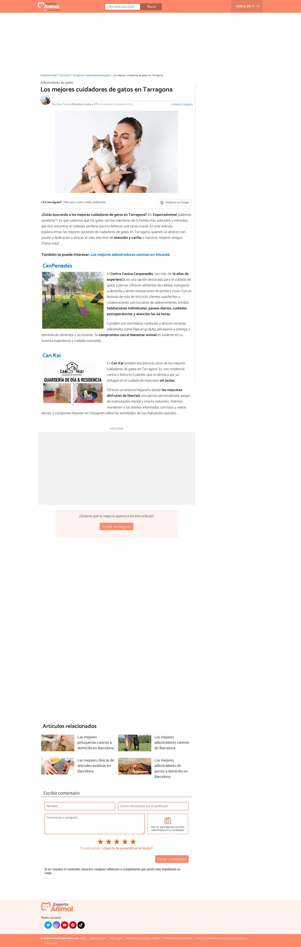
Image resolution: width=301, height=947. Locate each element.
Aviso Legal (116, 938)
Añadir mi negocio (116, 527)
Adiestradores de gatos (98, 75)
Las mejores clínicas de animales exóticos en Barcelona (95, 766)
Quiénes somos (97, 938)
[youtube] (64, 925)
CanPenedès (57, 266)
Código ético (51, 943)
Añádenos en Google (177, 202)
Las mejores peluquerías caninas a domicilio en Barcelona (95, 743)
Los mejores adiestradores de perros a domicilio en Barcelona (171, 769)
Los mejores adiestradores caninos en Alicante (130, 255)
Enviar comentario (171, 859)
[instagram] (56, 925)
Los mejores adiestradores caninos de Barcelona (171, 743)
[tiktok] (81, 925)
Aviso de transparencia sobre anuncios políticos (221, 938)
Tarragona (78, 75)
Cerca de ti (64, 75)
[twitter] (48, 925)
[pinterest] (73, 925)
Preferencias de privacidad (178, 938)
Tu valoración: (90, 848)
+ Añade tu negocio (182, 104)
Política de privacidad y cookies (143, 938)
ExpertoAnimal (49, 75)
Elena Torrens (64, 104)
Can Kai (52, 355)
